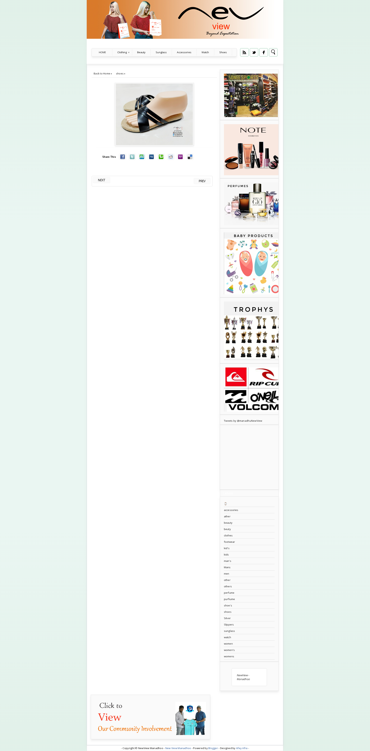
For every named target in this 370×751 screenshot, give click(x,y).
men (226, 573)
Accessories (184, 52)
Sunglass (161, 52)
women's (229, 650)
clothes (228, 535)
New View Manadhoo (178, 748)
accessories (231, 510)
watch (227, 637)
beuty (227, 529)
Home (102, 52)
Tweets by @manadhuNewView (243, 420)
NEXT (101, 180)
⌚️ (225, 503)
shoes (120, 73)
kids (226, 554)
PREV (202, 181)
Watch (205, 52)
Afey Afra (241, 748)
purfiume (229, 599)
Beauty (141, 52)
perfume (229, 592)
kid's (227, 548)
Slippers (229, 624)
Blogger (213, 748)
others (228, 586)
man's (227, 561)
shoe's (228, 605)
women (228, 643)
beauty (228, 522)
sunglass (229, 631)
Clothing (122, 52)
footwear (229, 542)
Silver (227, 618)
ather (227, 516)
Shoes (223, 52)
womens (229, 656)
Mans (227, 567)
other (227, 580)
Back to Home (102, 73)
